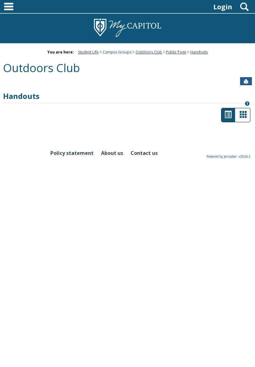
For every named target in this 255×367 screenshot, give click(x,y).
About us (112, 153)
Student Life (88, 52)
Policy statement (72, 153)
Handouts (199, 52)
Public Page (176, 52)
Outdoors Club (149, 52)
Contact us (144, 153)
